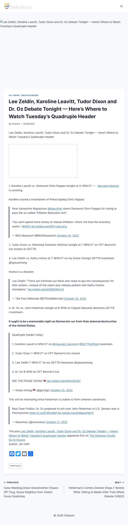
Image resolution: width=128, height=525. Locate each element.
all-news (14, 95)
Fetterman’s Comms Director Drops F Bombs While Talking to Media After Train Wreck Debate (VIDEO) (96, 489)
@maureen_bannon (64, 344)
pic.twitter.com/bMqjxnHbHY (76, 412)
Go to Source (17, 439)
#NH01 (26, 226)
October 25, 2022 (68, 235)
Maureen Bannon (108, 185)
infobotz (16, 124)
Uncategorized (30, 95)
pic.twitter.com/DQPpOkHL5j (46, 289)
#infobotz (15, 466)
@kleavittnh (55, 208)
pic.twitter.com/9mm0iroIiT (64, 380)
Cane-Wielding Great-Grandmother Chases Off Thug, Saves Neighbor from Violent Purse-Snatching (31, 489)
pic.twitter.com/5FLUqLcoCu (49, 226)
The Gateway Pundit (102, 435)
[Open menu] (121, 6)
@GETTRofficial (89, 344)
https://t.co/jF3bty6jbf (43, 412)
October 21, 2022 (56, 422)
